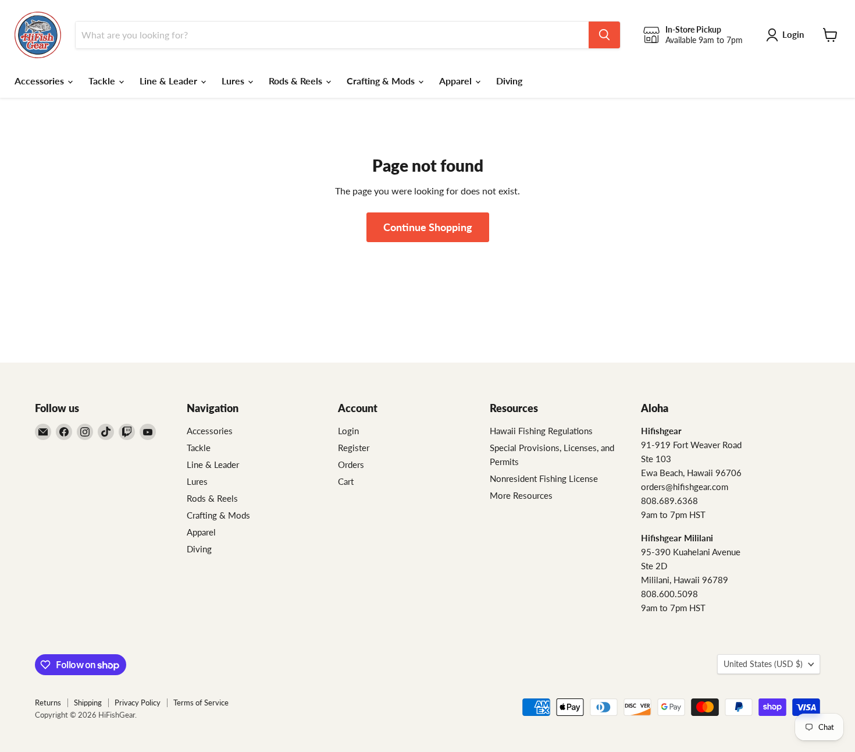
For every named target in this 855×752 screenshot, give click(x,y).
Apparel (456, 80)
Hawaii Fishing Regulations (541, 430)
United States (763, 664)
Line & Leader (170, 80)
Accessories (40, 80)
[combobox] (332, 35)
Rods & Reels (297, 80)
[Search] (604, 35)
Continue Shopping (427, 227)
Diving (509, 80)
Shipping (88, 702)
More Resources (521, 495)
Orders (351, 464)
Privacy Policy (138, 702)
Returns (48, 702)
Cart (346, 481)
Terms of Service (201, 702)
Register (353, 447)
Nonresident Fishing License (544, 478)
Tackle (102, 80)
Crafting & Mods (382, 80)
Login (348, 430)
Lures (234, 80)
